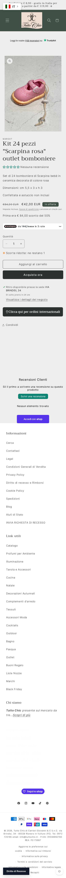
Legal (9, 458)
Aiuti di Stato (14, 514)
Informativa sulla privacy (35, 856)
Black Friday (14, 689)
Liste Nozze (14, 673)
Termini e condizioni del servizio (34, 862)
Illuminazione (14, 561)
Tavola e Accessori (18, 569)
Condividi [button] (12, 324)
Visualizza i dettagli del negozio (27, 299)
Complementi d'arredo (20, 601)
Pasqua (11, 649)
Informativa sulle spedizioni (23, 867)
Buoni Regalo (14, 665)
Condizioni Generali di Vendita (26, 466)
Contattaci (13, 450)
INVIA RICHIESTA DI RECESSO (25, 522)
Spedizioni (13, 498)
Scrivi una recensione (33, 396)
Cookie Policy (15, 490)
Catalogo (12, 545)
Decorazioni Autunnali (20, 593)
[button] (7, 20)
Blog (9, 506)
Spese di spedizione (29, 209)
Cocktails (12, 625)
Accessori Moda (16, 617)
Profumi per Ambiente (20, 553)
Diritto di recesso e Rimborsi (25, 482)
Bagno (10, 641)
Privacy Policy (15, 474)
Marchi (10, 681)
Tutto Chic (19, 830)
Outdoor (11, 633)
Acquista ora (32, 274)
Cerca (10, 442)
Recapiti (35, 872)
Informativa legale (51, 867)
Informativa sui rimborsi (38, 851)
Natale (10, 585)
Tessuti (11, 609)
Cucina (10, 577)
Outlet (10, 657)
